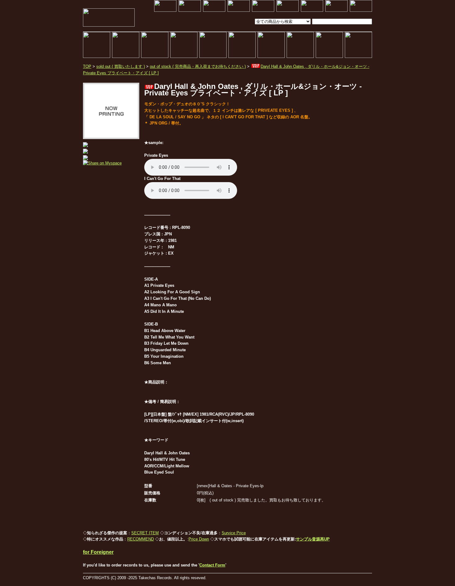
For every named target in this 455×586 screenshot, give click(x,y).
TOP (87, 66)
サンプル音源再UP (313, 539)
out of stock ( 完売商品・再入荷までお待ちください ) (198, 66)
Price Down (198, 539)
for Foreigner (98, 552)
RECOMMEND (140, 539)
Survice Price (234, 533)
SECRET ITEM (145, 533)
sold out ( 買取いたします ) (120, 66)
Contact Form (212, 565)
